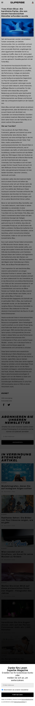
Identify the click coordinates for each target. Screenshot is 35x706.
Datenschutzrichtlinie (19, 702)
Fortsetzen (17, 695)
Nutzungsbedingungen (27, 700)
